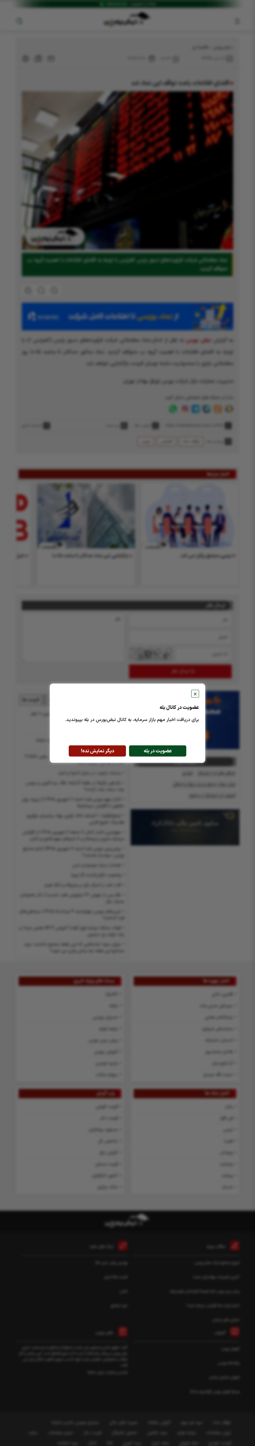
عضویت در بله (158, 751)
